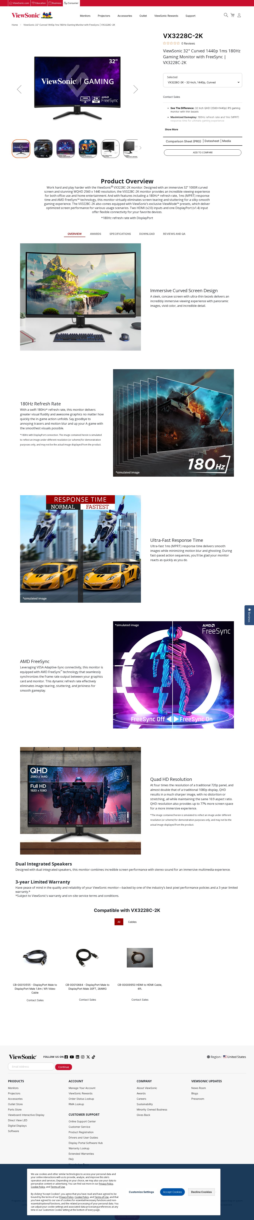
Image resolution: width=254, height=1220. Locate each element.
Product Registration (81, 1132)
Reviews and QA (174, 233)
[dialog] (127, 1192)
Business (56, 3)
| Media (225, 141)
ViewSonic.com (21, 3)
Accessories (125, 15)
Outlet (143, 15)
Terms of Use (58, 1186)
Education (40, 3)
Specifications (120, 233)
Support (190, 15)
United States (236, 1057)
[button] (19, 89)
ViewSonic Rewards (166, 15)
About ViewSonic (147, 1088)
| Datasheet (211, 141)
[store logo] (32, 15)
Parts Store (15, 1109)
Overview (75, 233)
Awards (95, 233)
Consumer (73, 3)
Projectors (104, 15)
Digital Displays (17, 1125)
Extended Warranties (81, 1153)
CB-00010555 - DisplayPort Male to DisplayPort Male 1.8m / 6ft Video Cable (35, 988)
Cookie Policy (38, 1186)
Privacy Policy (106, 1183)
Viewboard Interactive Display (26, 1114)
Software (13, 1131)
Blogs (194, 1093)
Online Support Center (82, 1121)
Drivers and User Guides (83, 1137)
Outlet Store (15, 1104)
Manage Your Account (82, 1088)
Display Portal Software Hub (86, 1142)
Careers (141, 1098)
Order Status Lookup (81, 1098)
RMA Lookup (76, 1104)
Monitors (85, 15)
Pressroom (197, 1098)
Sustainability (145, 1104)
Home (15, 24)
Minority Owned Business (152, 1109)
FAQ (71, 1159)
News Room (198, 1088)
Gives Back (143, 1114)
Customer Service (79, 1126)
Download (147, 233)
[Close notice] (215, 1192)
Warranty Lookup (79, 1148)
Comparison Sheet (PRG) (183, 141)
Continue (63, 1067)
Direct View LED (17, 1120)
